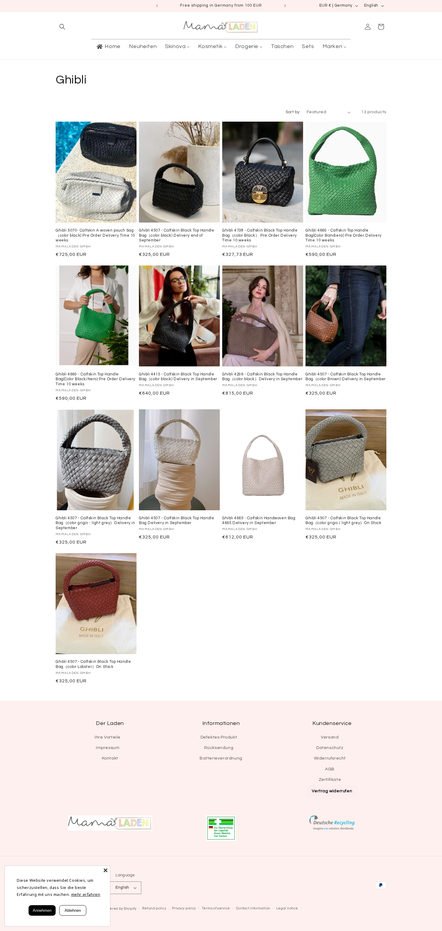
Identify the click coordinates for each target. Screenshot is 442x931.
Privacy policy (184, 908)
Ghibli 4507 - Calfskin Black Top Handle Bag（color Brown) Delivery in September (345, 376)
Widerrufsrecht (330, 758)
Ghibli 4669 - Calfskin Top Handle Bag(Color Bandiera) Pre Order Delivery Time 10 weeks (343, 235)
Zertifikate (330, 780)
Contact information (253, 908)
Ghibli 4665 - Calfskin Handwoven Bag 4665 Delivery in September (259, 520)
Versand (330, 737)
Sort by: (293, 112)
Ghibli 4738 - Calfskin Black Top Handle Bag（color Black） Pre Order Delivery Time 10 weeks (259, 235)
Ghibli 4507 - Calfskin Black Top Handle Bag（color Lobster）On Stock (93, 664)
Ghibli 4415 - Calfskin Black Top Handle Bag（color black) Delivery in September (178, 376)
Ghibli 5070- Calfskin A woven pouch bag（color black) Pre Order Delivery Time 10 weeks (95, 235)
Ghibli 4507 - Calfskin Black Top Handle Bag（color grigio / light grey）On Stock (343, 520)
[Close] (106, 870)
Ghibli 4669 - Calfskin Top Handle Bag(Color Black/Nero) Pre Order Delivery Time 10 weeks (95, 379)
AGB (330, 769)
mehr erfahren (85, 894)
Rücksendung (219, 748)
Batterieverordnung (221, 758)
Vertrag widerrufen (332, 791)
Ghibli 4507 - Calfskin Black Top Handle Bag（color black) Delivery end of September (176, 235)
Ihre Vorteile (108, 737)
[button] (62, 26)
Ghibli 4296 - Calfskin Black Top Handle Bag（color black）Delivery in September (262, 376)
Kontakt (110, 758)
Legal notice (287, 908)
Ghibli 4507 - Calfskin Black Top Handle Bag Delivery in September (176, 520)
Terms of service (216, 908)
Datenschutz (329, 748)
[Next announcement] (285, 5)
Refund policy (154, 908)
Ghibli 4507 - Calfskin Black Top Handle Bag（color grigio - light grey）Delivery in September (95, 523)
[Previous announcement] (157, 5)
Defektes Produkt (219, 737)
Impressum (107, 748)
